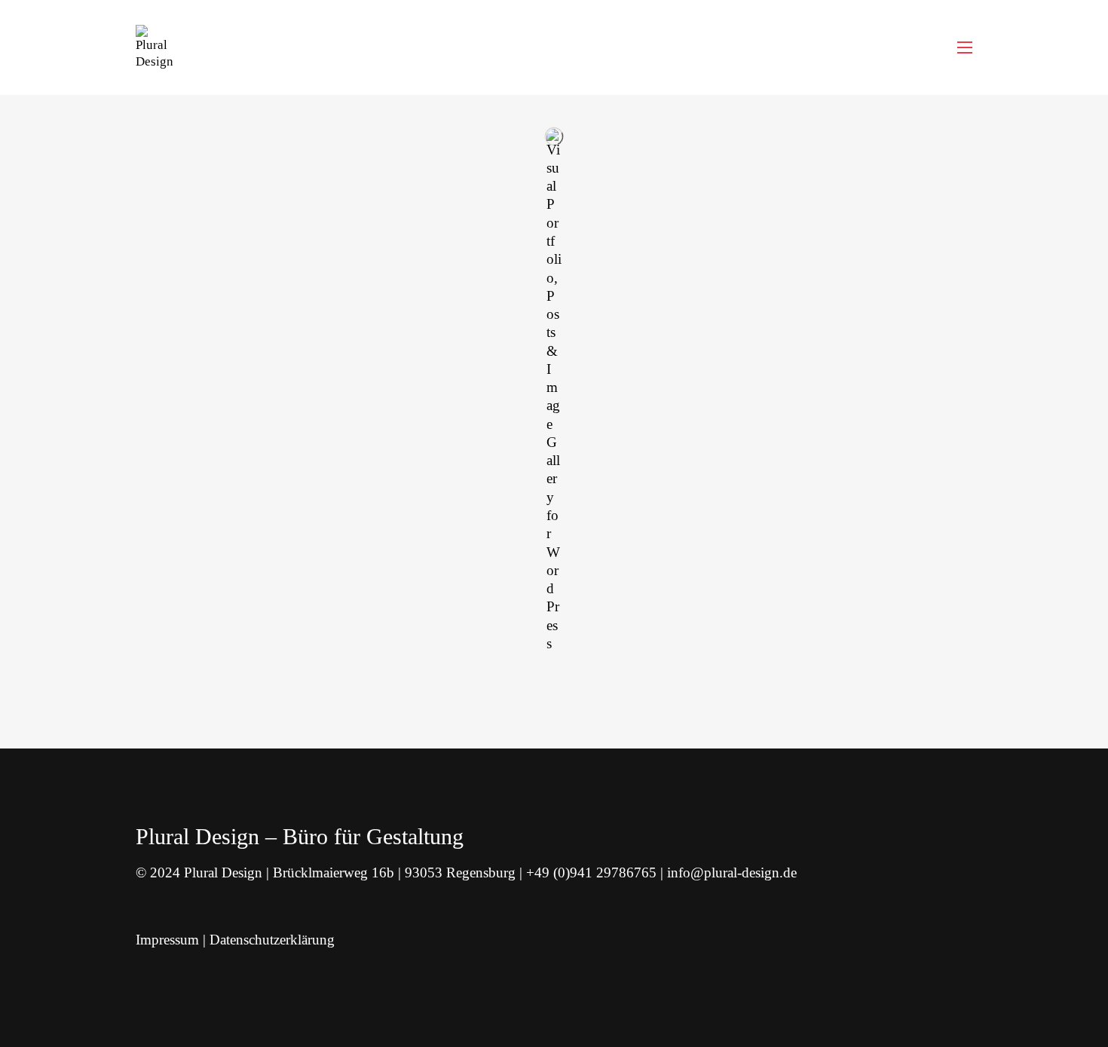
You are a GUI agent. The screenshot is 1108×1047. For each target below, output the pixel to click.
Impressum (167, 940)
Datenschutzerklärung (272, 940)
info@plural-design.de (732, 872)
